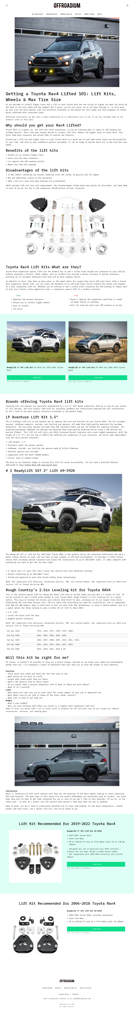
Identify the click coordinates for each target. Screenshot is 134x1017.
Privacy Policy (64, 994)
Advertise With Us (70, 988)
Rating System (47, 988)
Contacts (75, 994)
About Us (58, 988)
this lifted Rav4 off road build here (38, 465)
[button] (36, 377)
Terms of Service (85, 988)
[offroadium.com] (67, 5)
